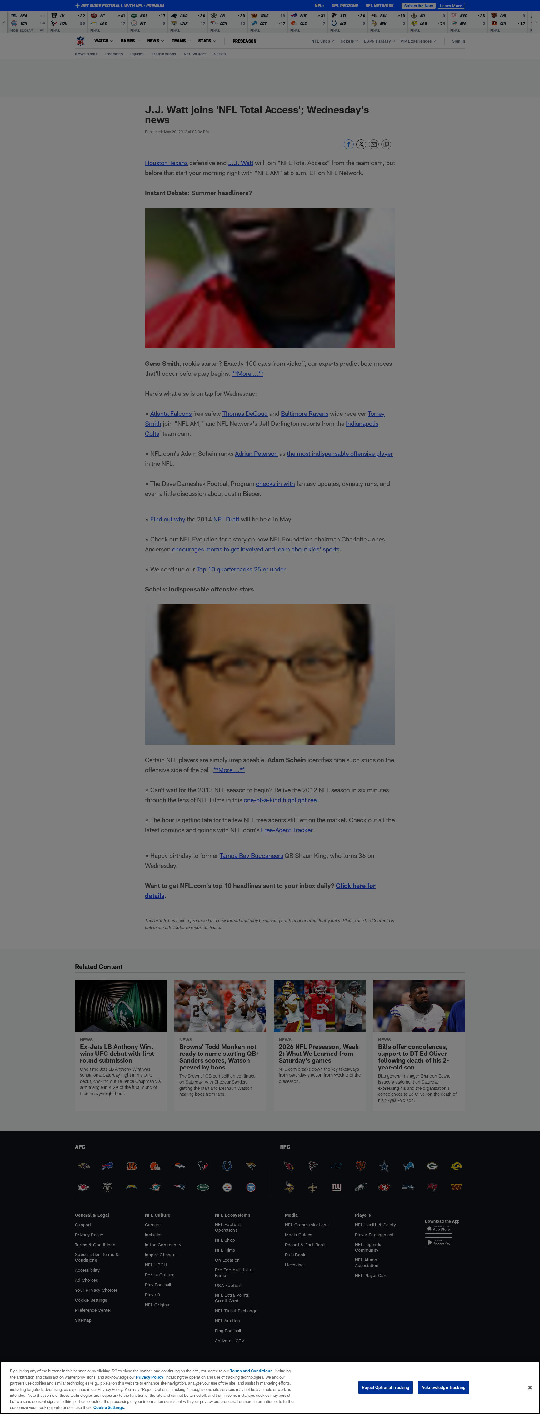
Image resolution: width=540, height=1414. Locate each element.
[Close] (530, 1387)
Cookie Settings (108, 1407)
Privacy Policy (149, 1377)
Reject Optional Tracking (385, 1387)
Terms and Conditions (251, 1370)
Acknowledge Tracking (444, 1387)
